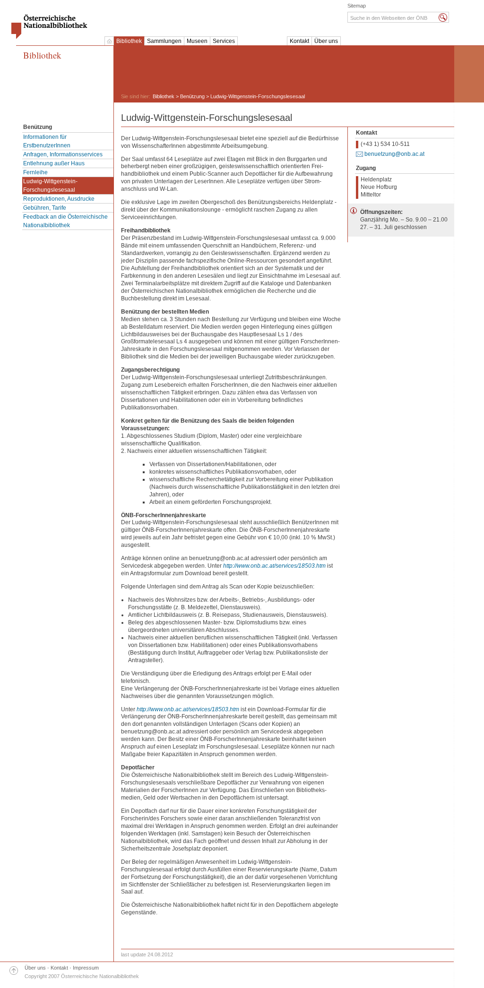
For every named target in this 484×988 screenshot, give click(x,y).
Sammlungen (164, 41)
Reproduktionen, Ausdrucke (59, 199)
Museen (197, 41)
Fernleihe (35, 172)
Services (224, 41)
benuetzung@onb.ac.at (394, 154)
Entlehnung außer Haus (54, 163)
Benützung (192, 96)
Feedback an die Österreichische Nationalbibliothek (65, 221)
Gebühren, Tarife (44, 207)
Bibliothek (129, 41)
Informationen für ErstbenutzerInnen (46, 141)
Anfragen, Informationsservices (63, 154)
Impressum (86, 968)
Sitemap (356, 6)
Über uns (326, 41)
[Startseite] (109, 41)
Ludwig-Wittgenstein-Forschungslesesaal (50, 185)
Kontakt (299, 41)
